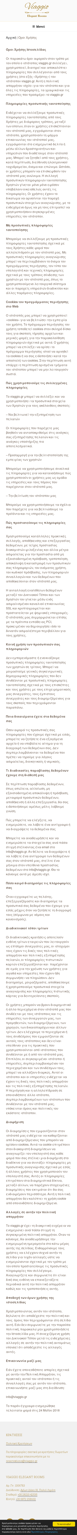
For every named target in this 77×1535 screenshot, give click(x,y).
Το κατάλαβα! (64, 1524)
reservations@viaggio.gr (21, 1461)
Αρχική (11, 37)
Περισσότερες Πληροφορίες (44, 1531)
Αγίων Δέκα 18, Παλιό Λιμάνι (38, 1490)
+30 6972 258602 (26, 1499)
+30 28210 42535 (27, 1494)
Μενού (40, 26)
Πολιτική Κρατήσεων (19, 1443)
